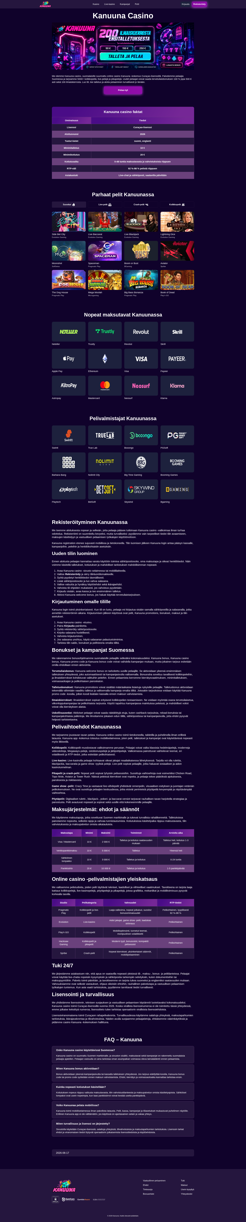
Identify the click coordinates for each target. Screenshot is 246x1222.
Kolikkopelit (175, 204)
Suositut (67, 204)
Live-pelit (103, 204)
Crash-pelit (139, 204)
